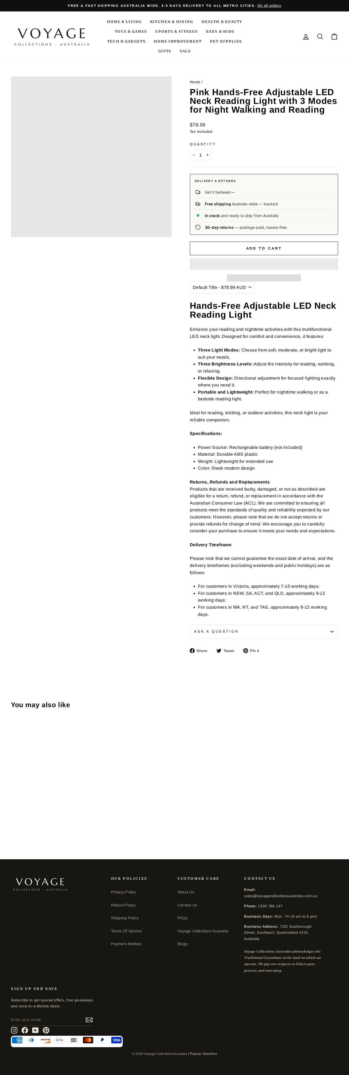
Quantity (203, 144)
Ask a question (216, 631)
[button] (264, 264)
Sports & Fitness (176, 31)
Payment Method (126, 944)
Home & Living (124, 21)
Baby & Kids (220, 31)
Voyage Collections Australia (202, 931)
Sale (185, 51)
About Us (185, 892)
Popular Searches (203, 1054)
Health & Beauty (221, 21)
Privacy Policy (123, 892)
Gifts (165, 51)
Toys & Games (131, 31)
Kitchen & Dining (171, 21)
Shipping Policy (125, 918)
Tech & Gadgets (126, 41)
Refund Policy (123, 905)
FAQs (182, 918)
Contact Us (187, 905)
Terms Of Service (126, 931)
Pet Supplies (226, 41)
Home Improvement (178, 41)
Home (195, 82)
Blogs (182, 944)
